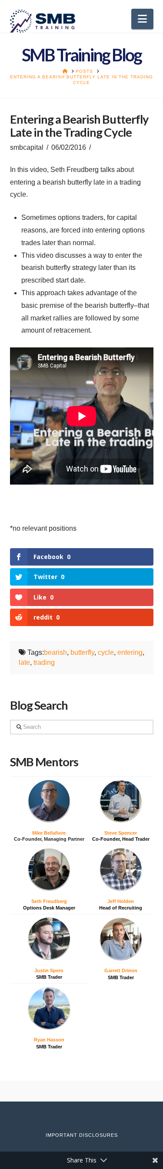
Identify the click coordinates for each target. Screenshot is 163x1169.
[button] (142, 19)
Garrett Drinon (120, 970)
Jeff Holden (120, 901)
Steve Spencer (120, 832)
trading (44, 662)
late (24, 662)
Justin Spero (48, 970)
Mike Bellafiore (49, 832)
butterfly (82, 652)
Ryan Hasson (49, 1039)
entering (130, 652)
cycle (106, 652)
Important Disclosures (82, 1135)
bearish (55, 652)
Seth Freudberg (49, 901)
